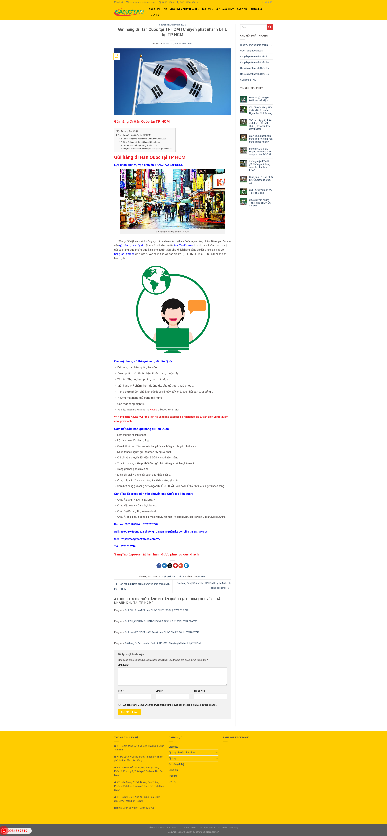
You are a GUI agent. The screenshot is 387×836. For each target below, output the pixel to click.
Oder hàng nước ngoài (251, 50)
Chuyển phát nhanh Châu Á (172, 25)
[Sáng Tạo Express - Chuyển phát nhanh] (129, 12)
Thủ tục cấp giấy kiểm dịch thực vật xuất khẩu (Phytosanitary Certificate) (260, 125)
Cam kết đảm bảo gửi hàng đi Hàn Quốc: (140, 145)
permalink (201, 576)
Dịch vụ (206, 9)
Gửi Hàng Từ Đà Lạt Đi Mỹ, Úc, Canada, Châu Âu (261, 180)
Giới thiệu (155, 9)
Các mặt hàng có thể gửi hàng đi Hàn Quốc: (141, 142)
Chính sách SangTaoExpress (163, 828)
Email (159, 691)
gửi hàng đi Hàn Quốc (131, 245)
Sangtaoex (187, 44)
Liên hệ (155, 15)
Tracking (256, 9)
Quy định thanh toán (191, 828)
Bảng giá (242, 9)
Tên (121, 691)
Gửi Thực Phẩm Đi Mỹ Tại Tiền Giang (260, 191)
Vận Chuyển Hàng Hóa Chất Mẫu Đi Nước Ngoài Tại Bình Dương (260, 110)
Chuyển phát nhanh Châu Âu (254, 62)
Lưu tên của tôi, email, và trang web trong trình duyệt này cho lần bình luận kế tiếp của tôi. (170, 705)
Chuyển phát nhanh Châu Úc (254, 74)
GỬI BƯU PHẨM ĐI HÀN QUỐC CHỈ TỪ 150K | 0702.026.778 (157, 610)
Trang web (199, 691)
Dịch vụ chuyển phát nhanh (180, 9)
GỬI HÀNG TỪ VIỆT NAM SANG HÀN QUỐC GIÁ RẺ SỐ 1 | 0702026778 (162, 632)
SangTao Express (183, 245)
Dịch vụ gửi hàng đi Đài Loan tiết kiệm (259, 99)
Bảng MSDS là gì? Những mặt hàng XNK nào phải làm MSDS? (260, 151)
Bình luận (123, 665)
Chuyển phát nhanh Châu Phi (254, 68)
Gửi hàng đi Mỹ (225, 9)
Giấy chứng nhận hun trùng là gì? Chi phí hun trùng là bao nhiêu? (261, 138)
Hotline (153, 409)
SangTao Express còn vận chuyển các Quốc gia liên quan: (147, 148)
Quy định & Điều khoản (216, 828)
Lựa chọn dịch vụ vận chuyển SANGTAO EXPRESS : (145, 139)
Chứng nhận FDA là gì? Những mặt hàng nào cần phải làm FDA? (259, 166)
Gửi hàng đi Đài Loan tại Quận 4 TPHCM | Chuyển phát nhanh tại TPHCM (163, 643)
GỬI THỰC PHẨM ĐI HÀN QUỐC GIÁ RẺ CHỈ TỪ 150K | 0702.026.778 (161, 621)
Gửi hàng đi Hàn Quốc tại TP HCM (134, 135)
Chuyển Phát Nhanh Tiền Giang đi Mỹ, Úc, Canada (260, 202)
